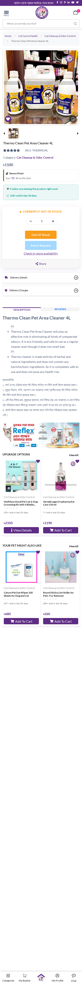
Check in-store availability (41, 253)
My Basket (24, 980)
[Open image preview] (73, 119)
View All (73, 455)
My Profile (57, 980)
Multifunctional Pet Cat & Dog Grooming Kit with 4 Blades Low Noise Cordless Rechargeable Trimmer (21, 503)
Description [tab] (21, 309)
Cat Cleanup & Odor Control (60, 35)
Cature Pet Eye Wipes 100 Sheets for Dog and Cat (18, 594)
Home (8, 35)
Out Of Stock (41, 235)
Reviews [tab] (60, 309)
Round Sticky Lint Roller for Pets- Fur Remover (58, 594)
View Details (22, 530)
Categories (8, 980)
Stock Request (41, 245)
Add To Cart (63, 530)
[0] (75, 12)
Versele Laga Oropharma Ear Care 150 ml (59, 503)
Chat (74, 980)
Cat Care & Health (28, 35)
